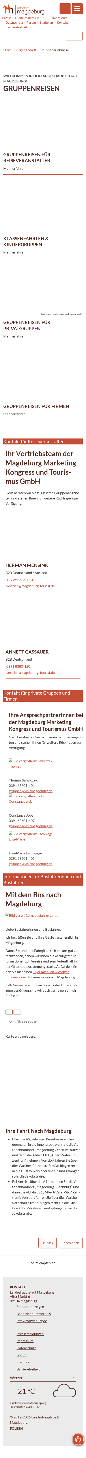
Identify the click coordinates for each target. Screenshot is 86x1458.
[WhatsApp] (77, 1263)
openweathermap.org (33, 1403)
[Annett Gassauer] (43, 635)
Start (7, 50)
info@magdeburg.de (32, 1321)
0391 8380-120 (18, 666)
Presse (6, 18)
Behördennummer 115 (34, 1313)
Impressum (59, 18)
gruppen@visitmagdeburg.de (30, 791)
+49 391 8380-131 (20, 579)
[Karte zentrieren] (16, 1012)
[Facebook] (66, 1263)
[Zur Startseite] (23, 9)
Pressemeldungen (30, 1334)
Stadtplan (46, 22)
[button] (31, 763)
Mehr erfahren (42, 109)
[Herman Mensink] (43, 549)
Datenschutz (14, 22)
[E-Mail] (72, 1263)
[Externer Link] (26, 34)
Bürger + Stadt (25, 50)
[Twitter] (61, 1263)
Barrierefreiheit (16, 27)
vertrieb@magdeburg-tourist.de (30, 586)
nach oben (71, 1243)
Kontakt (62, 22)
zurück (48, 1243)
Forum (31, 22)
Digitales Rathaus (27, 18)
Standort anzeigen (30, 1306)
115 (45, 18)
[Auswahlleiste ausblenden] (9, 1012)
